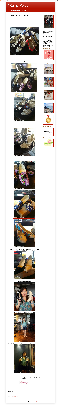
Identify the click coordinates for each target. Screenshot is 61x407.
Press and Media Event (13, 389)
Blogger (36, 401)
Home (24, 394)
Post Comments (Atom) (15, 396)
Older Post (39, 394)
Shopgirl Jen (18, 5)
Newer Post (9, 394)
